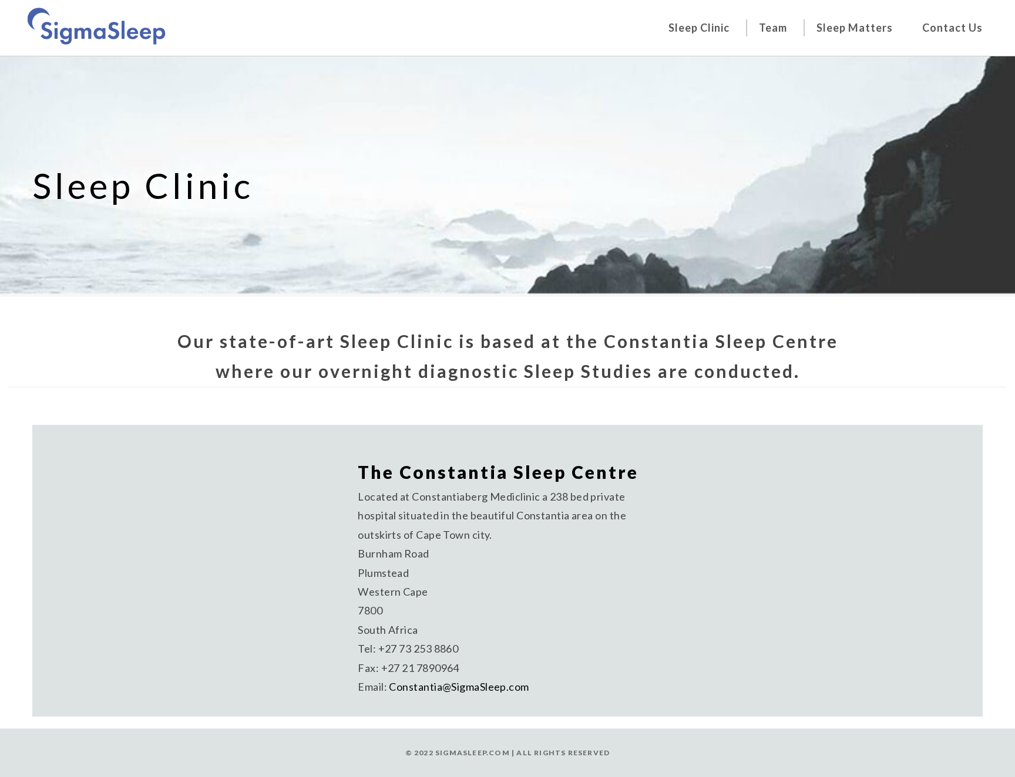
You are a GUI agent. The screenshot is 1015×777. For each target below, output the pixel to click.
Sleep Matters (854, 27)
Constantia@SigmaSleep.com (459, 686)
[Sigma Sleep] (96, 25)
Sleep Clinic (699, 27)
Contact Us (952, 27)
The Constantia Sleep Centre (498, 471)
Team (773, 27)
